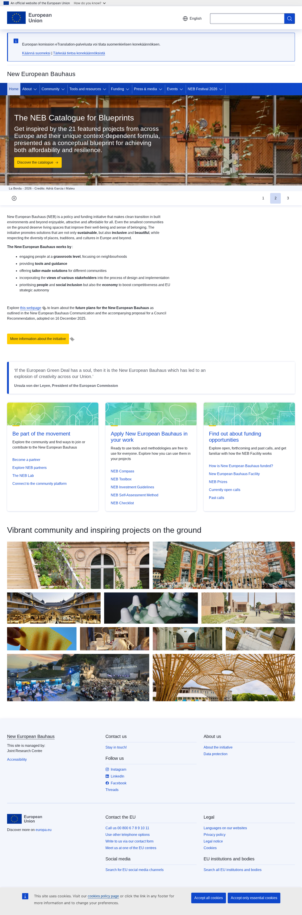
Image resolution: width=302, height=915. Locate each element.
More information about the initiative (38, 339)
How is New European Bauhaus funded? (241, 466)
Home (14, 89)
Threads (112, 790)
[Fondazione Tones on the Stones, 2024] (78, 677)
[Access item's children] (36, 89)
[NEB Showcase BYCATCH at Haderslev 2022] (151, 608)
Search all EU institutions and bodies (233, 870)
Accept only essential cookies (254, 898)
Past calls (216, 498)
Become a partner (26, 460)
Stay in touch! (116, 747)
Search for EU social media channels (134, 870)
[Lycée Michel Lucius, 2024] (260, 638)
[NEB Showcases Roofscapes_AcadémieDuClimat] (78, 565)
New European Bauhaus (31, 736)
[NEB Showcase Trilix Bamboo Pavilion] (224, 677)
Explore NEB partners (29, 468)
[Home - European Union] (29, 17)
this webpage (30, 308)
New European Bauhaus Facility (234, 474)
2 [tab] (276, 198)
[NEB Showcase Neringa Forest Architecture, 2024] (114, 638)
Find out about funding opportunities (235, 437)
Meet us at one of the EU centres (130, 848)
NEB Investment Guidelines (132, 487)
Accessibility (17, 759)
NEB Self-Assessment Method (134, 495)
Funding (117, 89)
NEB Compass (122, 471)
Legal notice (213, 841)
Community (50, 89)
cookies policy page (103, 896)
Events (172, 89)
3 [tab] (288, 198)
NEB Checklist (122, 503)
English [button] (196, 18)
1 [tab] (263, 198)
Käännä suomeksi (36, 53)
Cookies (210, 848)
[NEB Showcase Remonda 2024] (41, 638)
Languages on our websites (225, 828)
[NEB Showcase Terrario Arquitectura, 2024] (248, 608)
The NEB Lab (23, 476)
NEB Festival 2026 (202, 89)
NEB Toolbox (121, 479)
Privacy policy (215, 835)
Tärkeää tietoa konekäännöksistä (79, 53)
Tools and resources (85, 89)
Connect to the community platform (39, 483)
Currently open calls (224, 490)
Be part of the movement (41, 434)
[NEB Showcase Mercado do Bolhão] (54, 608)
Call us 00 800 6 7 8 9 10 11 (127, 828)
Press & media (145, 89)
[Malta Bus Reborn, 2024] (187, 638)
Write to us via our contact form (129, 841)
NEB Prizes (218, 482)
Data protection (215, 754)
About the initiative (218, 747)
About (27, 89)
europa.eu (44, 830)
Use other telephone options (127, 835)
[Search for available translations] (44, 308)
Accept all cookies (208, 898)
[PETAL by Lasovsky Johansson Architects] (224, 565)
